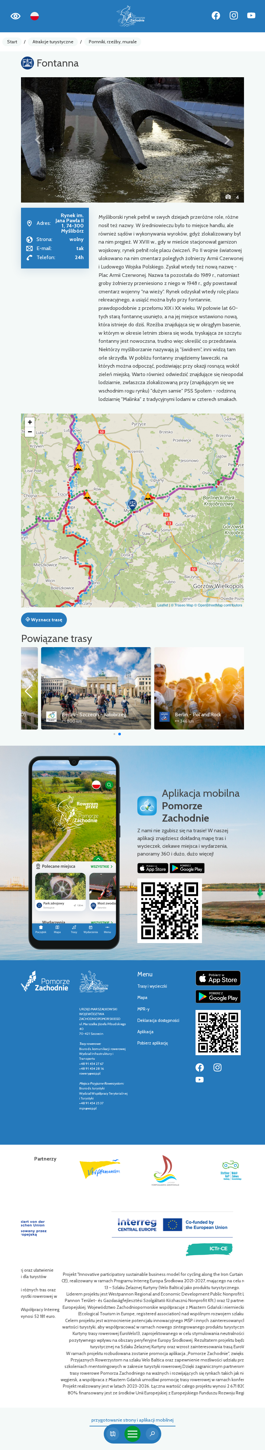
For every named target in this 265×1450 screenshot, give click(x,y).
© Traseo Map (182, 604)
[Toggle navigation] (132, 1434)
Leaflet (162, 604)
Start (12, 42)
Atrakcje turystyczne (53, 42)
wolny (76, 239)
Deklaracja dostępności (158, 1020)
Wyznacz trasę (46, 620)
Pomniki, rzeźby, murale (113, 42)
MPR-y (143, 1009)
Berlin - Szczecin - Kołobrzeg (74, 714)
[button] (38, 140)
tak (80, 248)
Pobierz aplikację (152, 1043)
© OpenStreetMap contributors (218, 604)
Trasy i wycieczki (152, 986)
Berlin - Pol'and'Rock (178, 714)
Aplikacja (145, 1031)
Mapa (142, 997)
